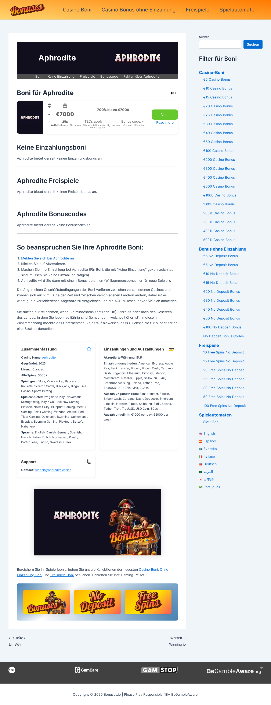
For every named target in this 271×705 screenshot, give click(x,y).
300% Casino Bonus (219, 222)
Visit (165, 114)
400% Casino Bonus (219, 231)
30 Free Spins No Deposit (224, 388)
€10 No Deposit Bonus (221, 274)
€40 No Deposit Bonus (221, 309)
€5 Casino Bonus (217, 79)
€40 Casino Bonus (218, 133)
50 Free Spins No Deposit (224, 397)
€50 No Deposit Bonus (221, 318)
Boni (38, 76)
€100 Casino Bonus (218, 151)
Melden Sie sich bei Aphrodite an (47, 258)
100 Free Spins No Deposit (224, 406)
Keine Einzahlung (61, 76)
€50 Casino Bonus (218, 142)
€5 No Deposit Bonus (220, 256)
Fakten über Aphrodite (141, 76)
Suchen (204, 37)
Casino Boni (77, 10)
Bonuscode (109, 76)
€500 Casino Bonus (219, 186)
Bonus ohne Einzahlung (222, 249)
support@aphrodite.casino (53, 470)
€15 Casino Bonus (217, 97)
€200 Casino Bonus (219, 159)
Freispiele (197, 10)
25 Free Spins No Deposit (224, 379)
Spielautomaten (238, 10)
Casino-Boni (211, 72)
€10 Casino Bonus (217, 88)
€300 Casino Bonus (219, 168)
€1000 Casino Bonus (219, 195)
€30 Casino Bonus (218, 124)
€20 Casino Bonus (218, 106)
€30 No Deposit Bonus (221, 300)
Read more (165, 122)
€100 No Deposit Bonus (222, 327)
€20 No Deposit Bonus (221, 291)
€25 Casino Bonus (218, 115)
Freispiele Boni (62, 575)
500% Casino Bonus (219, 240)
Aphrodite (49, 357)
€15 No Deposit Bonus (221, 282)
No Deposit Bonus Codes (223, 336)
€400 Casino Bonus (219, 177)
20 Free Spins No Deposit (224, 370)
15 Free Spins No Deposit (223, 361)
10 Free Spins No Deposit (223, 352)
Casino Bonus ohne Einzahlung (139, 10)
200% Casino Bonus (219, 213)
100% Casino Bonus (219, 204)
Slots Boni (211, 422)
